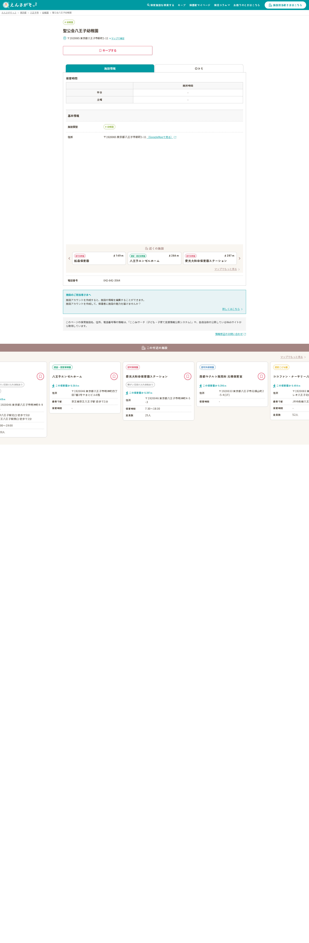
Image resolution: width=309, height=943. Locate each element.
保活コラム (220, 5)
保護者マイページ (199, 5)
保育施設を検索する (162, 5)
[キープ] (73, 376)
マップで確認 (117, 38)
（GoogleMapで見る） (160, 137)
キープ (182, 5)
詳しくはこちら (231, 309)
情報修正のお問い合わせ (229, 334)
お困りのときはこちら (247, 5)
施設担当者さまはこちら (287, 5)
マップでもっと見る (225, 269)
